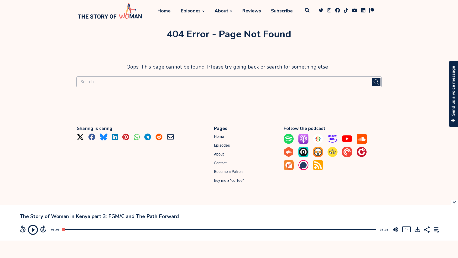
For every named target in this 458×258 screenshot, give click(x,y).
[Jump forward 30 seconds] (43, 229)
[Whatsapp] (137, 138)
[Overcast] (318, 155)
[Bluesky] (103, 138)
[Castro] (303, 155)
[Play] (33, 230)
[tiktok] (346, 11)
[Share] (426, 229)
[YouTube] (347, 142)
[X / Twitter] (80, 138)
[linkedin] (363, 11)
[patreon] (371, 11)
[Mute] (395, 229)
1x (406, 229)
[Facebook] (91, 138)
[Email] (170, 138)
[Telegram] (147, 138)
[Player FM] (362, 155)
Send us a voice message (453, 91)
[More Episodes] (435, 229)
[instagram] (329, 11)
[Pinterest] (125, 138)
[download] (417, 229)
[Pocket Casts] (347, 155)
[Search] (307, 11)
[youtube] (354, 11)
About (221, 11)
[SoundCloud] (362, 142)
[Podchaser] (303, 169)
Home (164, 11)
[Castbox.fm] (289, 155)
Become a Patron (228, 171)
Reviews (251, 11)
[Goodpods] (333, 155)
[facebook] (337, 11)
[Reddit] (159, 138)
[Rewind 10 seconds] (22, 229)
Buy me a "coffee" (229, 180)
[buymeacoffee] (379, 11)
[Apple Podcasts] (303, 142)
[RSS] (318, 169)
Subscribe (282, 11)
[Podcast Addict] (289, 169)
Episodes (191, 11)
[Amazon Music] (333, 142)
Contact (220, 163)
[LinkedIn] (115, 138)
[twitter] (321, 11)
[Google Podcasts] (318, 142)
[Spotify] (289, 142)
